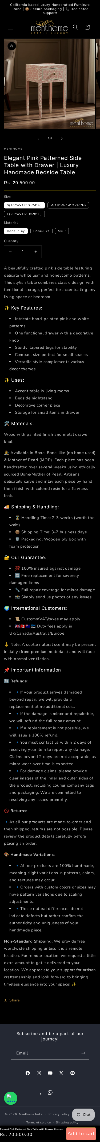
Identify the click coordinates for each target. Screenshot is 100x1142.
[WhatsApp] (50, 1092)
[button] (11, 27)
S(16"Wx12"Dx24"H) (24, 205)
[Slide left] (38, 139)
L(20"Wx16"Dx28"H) (24, 214)
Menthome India (31, 1114)
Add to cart (81, 1133)
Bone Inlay (16, 231)
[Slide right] (62, 139)
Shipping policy (67, 1122)
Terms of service (38, 1122)
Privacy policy (59, 1114)
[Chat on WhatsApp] (10, 1098)
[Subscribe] (83, 1053)
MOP (62, 231)
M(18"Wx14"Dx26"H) (68, 205)
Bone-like (41, 231)
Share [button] (14, 1000)
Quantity (11, 241)
